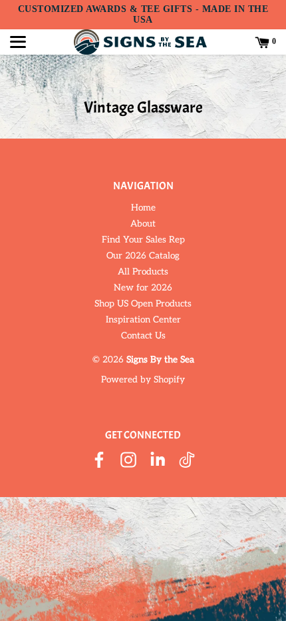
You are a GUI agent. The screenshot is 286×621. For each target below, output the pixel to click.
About (143, 224)
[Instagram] (128, 461)
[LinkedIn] (158, 461)
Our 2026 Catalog (143, 256)
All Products (143, 272)
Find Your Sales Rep (143, 240)
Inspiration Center (143, 319)
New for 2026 (143, 288)
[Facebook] (99, 461)
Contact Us (143, 335)
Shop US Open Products (143, 304)
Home (143, 208)
